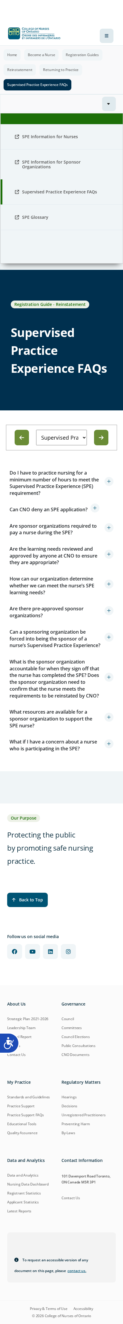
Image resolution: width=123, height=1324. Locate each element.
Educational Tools (21, 1123)
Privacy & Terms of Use (48, 1309)
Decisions (69, 1106)
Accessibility (83, 1309)
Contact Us (16, 1054)
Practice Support (21, 1106)
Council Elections (75, 1036)
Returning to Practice (61, 69)
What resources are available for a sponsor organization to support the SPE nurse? (51, 719)
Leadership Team (21, 1027)
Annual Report (19, 1036)
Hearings (68, 1097)
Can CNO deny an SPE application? (48, 509)
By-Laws (68, 1132)
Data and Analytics (22, 1175)
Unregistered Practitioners (83, 1114)
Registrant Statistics (24, 1193)
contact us (76, 1270)
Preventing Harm (75, 1123)
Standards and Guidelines (28, 1097)
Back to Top (31, 900)
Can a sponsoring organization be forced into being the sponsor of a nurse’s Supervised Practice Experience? (55, 639)
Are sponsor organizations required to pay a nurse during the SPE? (53, 529)
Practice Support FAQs (25, 1114)
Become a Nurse (41, 54)
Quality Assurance (22, 1132)
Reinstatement (19, 69)
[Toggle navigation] (106, 36)
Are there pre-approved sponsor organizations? (47, 612)
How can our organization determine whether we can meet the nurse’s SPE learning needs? (52, 585)
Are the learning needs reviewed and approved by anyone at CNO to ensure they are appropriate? (53, 556)
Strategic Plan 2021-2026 (27, 1018)
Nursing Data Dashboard (28, 1184)
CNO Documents (75, 1054)
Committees (71, 1027)
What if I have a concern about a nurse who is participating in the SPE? (53, 745)
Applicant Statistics (23, 1202)
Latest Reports (19, 1211)
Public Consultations (78, 1045)
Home (12, 54)
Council (67, 1018)
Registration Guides (82, 54)
